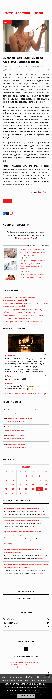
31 (39, 493)
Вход (33, 238)
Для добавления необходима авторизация (26, 393)
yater (22, 421)
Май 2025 (26, 467)
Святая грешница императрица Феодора (21, 321)
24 (39, 489)
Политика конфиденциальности (18, 667)
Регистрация (22, 238)
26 (6, 493)
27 (13, 493)
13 (13, 484)
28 (20, 493)
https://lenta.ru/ (43, 192)
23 (33, 489)
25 (46, 489)
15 (26, 484)
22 (26, 489)
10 (39, 480)
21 (20, 489)
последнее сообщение (11, 413)
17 (39, 484)
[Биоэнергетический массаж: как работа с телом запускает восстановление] (10, 257)
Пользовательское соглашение (18, 664)
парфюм (7, 201)
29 (26, 493)
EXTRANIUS (7, 544)
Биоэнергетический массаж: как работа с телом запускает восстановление (32, 252)
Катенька (24, 447)
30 (33, 493)
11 (46, 480)
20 (13, 489)
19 (6, 489)
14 (20, 484)
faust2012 (42, 514)
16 (33, 484)
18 (46, 484)
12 (6, 484)
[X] (7, 213)
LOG (22, 430)
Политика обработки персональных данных (23, 662)
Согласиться (26, 696)
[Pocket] (11, 213)
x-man (23, 413)
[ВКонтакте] (4, 213)
